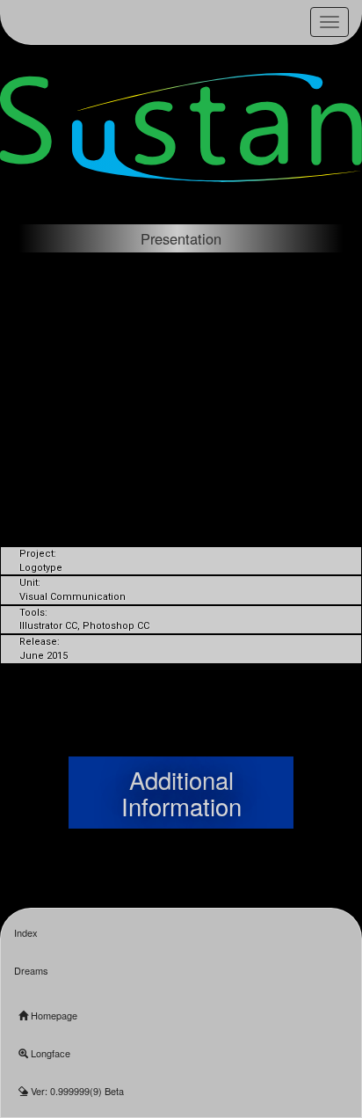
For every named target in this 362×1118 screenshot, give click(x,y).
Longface (49, 1053)
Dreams (31, 970)
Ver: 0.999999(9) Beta (76, 1091)
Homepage (52, 1015)
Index (26, 932)
